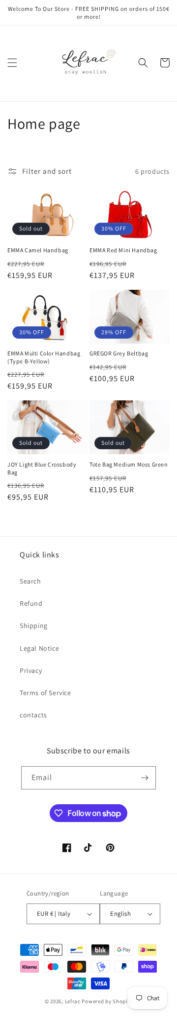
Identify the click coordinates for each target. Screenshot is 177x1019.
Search (30, 581)
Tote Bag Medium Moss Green (128, 464)
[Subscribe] (144, 777)
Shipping (34, 625)
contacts (33, 714)
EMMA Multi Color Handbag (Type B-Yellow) (43, 357)
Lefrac (73, 1001)
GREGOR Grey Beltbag (118, 353)
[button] (12, 63)
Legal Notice (39, 648)
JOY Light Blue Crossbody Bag (41, 468)
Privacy (31, 670)
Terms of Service (45, 692)
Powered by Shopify (107, 1001)
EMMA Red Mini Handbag (123, 250)
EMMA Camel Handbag (37, 250)
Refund (31, 603)
